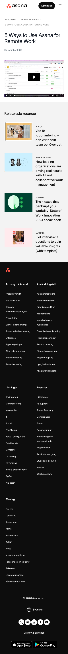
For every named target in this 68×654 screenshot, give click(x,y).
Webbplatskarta (45, 474)
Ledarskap (11, 515)
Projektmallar (43, 447)
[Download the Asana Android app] (45, 644)
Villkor (27, 632)
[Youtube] (47, 622)
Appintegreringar (14, 344)
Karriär (9, 529)
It (6, 417)
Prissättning (11, 318)
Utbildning (11, 456)
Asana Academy (45, 410)
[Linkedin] (28, 622)
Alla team (10, 483)
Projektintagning (45, 357)
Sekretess (10, 568)
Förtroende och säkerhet (18, 562)
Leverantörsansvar (15, 575)
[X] (21, 622)
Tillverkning (11, 463)
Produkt (9, 423)
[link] (10, 20)
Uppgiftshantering (46, 364)
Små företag (12, 397)
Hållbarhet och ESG (15, 581)
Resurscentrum (44, 430)
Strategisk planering (47, 351)
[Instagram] (34, 622)
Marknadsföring (13, 403)
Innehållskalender (46, 300)
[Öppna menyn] (60, 5)
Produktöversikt (13, 294)
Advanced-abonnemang (18, 331)
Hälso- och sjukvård (15, 436)
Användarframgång (46, 454)
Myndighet (11, 450)
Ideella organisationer (16, 469)
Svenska (38, 609)
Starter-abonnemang (16, 324)
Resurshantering (14, 364)
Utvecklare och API (46, 461)
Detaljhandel (12, 443)
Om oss (9, 509)
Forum (40, 423)
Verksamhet (11, 410)
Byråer (9, 476)
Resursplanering (45, 344)
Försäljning (11, 430)
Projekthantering (14, 357)
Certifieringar (43, 417)
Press (8, 548)
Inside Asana (12, 535)
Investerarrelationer (15, 555)
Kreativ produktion (46, 307)
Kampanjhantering (46, 294)
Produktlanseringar (46, 338)
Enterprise (11, 338)
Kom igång (46, 6)
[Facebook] (40, 622)
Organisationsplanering (48, 331)
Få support (42, 403)
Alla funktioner (13, 300)
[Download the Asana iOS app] (21, 644)
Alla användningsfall (47, 371)
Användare (11, 522)
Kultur (9, 542)
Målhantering (43, 313)
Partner (40, 467)
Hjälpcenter (42, 397)
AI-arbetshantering (15, 351)
